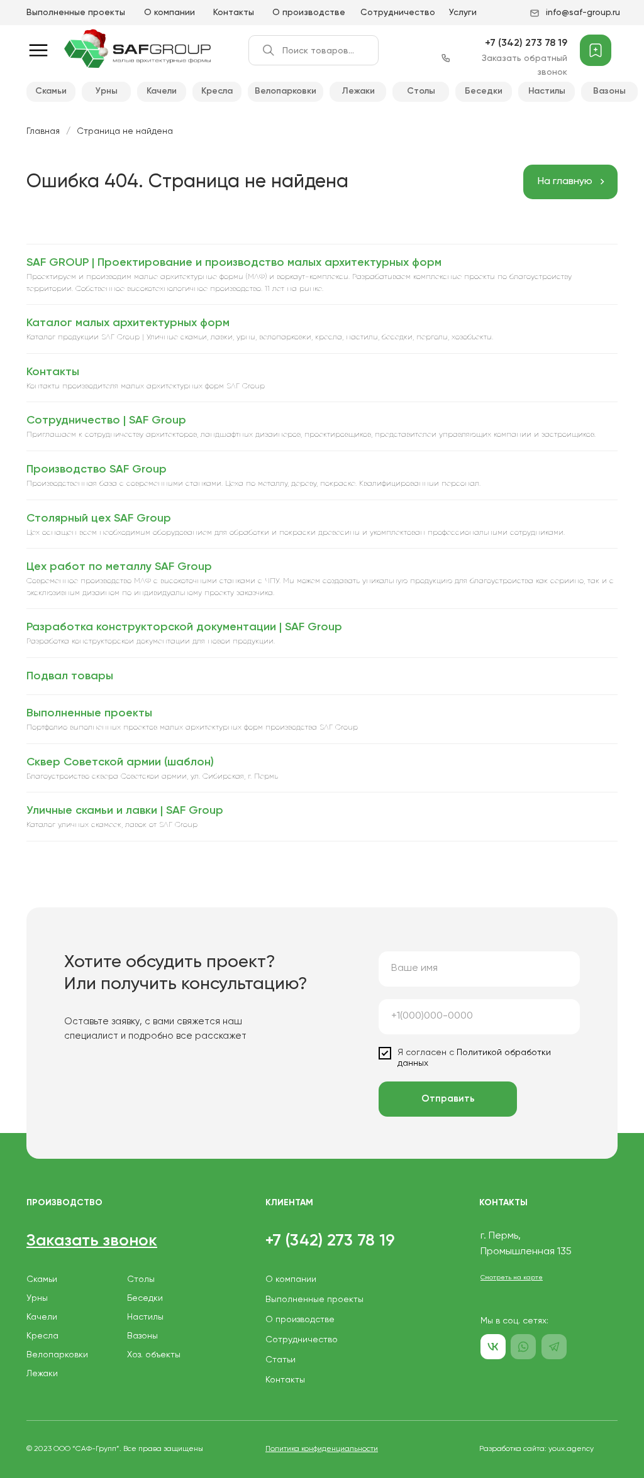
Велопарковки (285, 91)
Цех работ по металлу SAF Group (119, 566)
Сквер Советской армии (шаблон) (120, 762)
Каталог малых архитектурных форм (128, 323)
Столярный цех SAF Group (98, 518)
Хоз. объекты (153, 1354)
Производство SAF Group (96, 469)
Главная (43, 131)
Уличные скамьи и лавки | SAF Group (124, 810)
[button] (91, 1241)
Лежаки (358, 91)
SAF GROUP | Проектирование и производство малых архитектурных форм (233, 262)
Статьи (280, 1359)
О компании (169, 12)
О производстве (308, 12)
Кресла (217, 91)
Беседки (483, 91)
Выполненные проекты (75, 12)
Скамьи (51, 91)
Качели (162, 91)
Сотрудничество (397, 12)
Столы (421, 91)
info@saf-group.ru (583, 12)
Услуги (463, 12)
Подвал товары (69, 676)
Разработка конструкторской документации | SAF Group (184, 627)
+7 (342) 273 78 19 (526, 43)
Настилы (546, 91)
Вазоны (609, 91)
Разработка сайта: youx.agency (536, 1449)
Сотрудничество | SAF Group (106, 420)
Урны (107, 91)
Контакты (233, 12)
